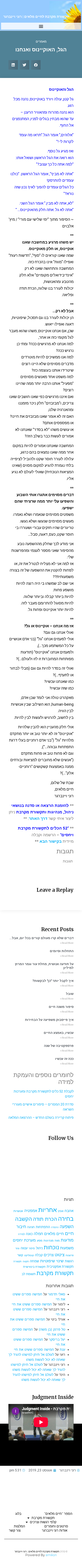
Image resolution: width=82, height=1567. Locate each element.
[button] (41, 26)
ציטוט (60, 1254)
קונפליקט (29, 1255)
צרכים (49, 1254)
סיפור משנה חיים (61, 1007)
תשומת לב (29, 1274)
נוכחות (51, 1247)
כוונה (29, 1234)
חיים (69, 1233)
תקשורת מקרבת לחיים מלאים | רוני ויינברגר (36, 17)
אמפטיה (30, 1210)
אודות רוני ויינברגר (54, 1530)
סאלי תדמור (56, 1294)
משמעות (67, 1248)
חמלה (38, 1233)
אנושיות (18, 1211)
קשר (20, 1255)
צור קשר (15, 1530)
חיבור (21, 1226)
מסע (39, 1240)
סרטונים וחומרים (56, 1526)
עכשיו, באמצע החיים (59, 1033)
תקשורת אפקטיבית (60, 1267)
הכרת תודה (45, 1219)
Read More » (67, 943)
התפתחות (43, 1227)
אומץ (60, 1211)
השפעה (67, 1226)
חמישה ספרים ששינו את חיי (32, 1304)
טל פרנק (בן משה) (52, 1329)
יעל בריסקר (57, 1339)
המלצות (19, 1526)
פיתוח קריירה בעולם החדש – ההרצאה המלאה (41, 1118)
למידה (21, 1234)
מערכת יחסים (24, 1240)
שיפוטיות (47, 1261)
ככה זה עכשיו (64, 1059)
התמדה (55, 1227)
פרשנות (70, 1255)
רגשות (69, 1261)
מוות (57, 1240)
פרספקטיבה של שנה (59, 1046)
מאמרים (41, 41)
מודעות (67, 1240)
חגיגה (31, 1227)
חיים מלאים (54, 1233)
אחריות (47, 1209)
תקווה (26, 1261)
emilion (51, 1555)
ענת (62, 1349)
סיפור (32, 1248)
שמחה (34, 1261)
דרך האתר (38, 818)
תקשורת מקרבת (55, 1273)
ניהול (39, 1248)
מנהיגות (49, 1240)
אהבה (69, 1211)
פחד (17, 1248)
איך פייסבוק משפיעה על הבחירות (49, 1020)
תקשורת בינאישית (34, 1266)
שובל (70, 994)
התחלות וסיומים (62, 951)
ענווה (24, 1248)
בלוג (18, 1514)
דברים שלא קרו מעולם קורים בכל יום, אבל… (41, 938)
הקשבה (23, 1219)
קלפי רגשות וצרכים (43, 1522)
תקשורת (17, 1261)
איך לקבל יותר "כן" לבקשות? (53, 981)
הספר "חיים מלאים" (58, 1514)
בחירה (66, 1218)
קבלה (39, 1255)
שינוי (60, 1260)
